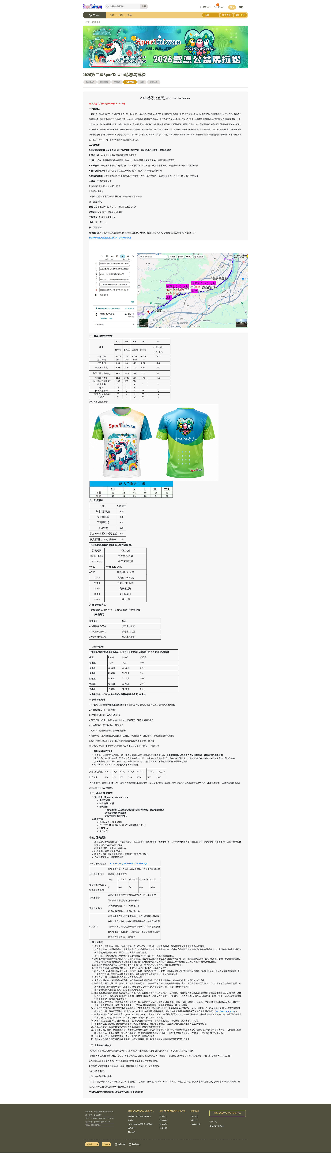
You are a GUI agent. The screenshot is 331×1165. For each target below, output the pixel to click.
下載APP (121, 1144)
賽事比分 (154, 82)
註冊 (241, 7)
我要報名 (96, 22)
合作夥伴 (131, 1128)
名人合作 (163, 1124)
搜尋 (144, 6)
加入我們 (131, 1132)
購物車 (220, 7)
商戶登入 (163, 1116)
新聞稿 (131, 1120)
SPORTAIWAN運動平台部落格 (140, 1124)
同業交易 (163, 1128)
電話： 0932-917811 (92, 1125)
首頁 (87, 22)
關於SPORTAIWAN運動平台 (139, 1116)
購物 (129, 15)
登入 (232, 7)
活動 (112, 15)
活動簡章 (130, 82)
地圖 (142, 82)
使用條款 (194, 1116)
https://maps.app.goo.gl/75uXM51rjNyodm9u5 (110, 238)
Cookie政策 (195, 1124)
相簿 (121, 15)
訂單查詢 (226, 15)
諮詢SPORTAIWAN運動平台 (227, 1113)
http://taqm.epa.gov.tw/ (226, 1011)
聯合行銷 (163, 1120)
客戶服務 (240, 15)
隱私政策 (194, 1120)
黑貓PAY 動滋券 (216, 1126)
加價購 (117, 82)
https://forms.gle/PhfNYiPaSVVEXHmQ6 (128, 863)
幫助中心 (207, 7)
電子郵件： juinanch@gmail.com (97, 1122)
